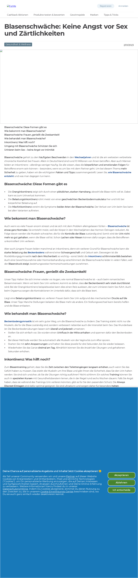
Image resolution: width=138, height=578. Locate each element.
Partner (70, 476)
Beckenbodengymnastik (18, 321)
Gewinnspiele (77, 15)
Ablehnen (121, 482)
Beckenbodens (36, 252)
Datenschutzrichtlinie (15, 489)
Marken (94, 15)
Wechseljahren (83, 157)
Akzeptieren (121, 475)
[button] (105, 6)
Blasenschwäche (117, 226)
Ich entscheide (121, 490)
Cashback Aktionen (17, 15)
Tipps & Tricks (111, 15)
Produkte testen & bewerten (49, 15)
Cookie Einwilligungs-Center (57, 491)
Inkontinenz (95, 256)
